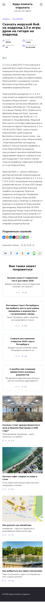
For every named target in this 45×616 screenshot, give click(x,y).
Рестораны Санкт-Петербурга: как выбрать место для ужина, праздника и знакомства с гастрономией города (22, 309)
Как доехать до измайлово (16, 525)
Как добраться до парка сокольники (22, 571)
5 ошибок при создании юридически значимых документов (22, 372)
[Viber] (24, 237)
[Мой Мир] (10, 237)
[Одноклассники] (7, 237)
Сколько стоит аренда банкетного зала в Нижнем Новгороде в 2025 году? (21, 428)
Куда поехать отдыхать (23, 5)
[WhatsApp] (27, 237)
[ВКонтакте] (3, 237)
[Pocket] (17, 237)
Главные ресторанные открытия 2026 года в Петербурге (22, 341)
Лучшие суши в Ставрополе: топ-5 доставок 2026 (22, 279)
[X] (13, 237)
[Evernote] (20, 237)
